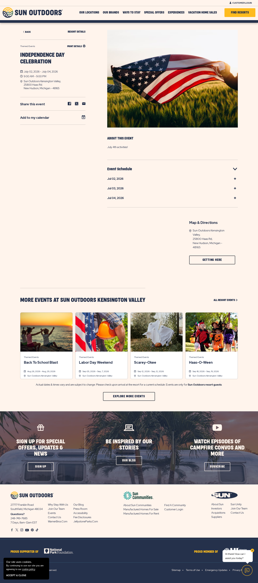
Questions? (18, 514)
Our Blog (78, 504)
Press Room (80, 509)
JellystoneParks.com (85, 521)
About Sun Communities (137, 505)
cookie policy (28, 569)
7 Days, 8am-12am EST (24, 522)
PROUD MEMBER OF (206, 551)
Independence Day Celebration (42, 58)
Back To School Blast (41, 362)
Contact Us (54, 517)
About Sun (217, 504)
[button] (54, 85)
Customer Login (242, 3)
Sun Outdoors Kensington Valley (42, 375)
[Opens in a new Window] (62, 551)
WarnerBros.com (57, 521)
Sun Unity (236, 504)
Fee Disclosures (82, 517)
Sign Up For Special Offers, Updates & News (40, 448)
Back (28, 32)
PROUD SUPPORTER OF (24, 551)
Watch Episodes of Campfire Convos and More (217, 448)
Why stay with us (58, 504)
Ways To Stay (131, 12)
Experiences (176, 12)
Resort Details (76, 31)
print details (74, 46)
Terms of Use (193, 570)
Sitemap (176, 570)
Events (52, 513)
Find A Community (175, 505)
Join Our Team (56, 509)
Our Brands (111, 12)
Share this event (32, 104)
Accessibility (80, 513)
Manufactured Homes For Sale (140, 509)
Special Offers (154, 12)
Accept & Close (16, 575)
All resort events (226, 300)
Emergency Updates (216, 570)
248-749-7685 (19, 518)
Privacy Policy (240, 570)
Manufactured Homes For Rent (141, 513)
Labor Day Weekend (96, 362)
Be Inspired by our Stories (129, 445)
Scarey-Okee (145, 362)
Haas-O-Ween (201, 362)
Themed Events (31, 357)
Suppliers (216, 517)
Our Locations (89, 12)
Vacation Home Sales (202, 12)
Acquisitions (218, 513)
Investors (216, 508)
